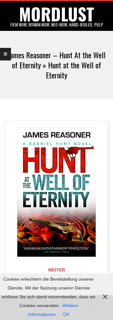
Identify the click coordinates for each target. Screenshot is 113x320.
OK (66, 314)
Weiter (56, 269)
